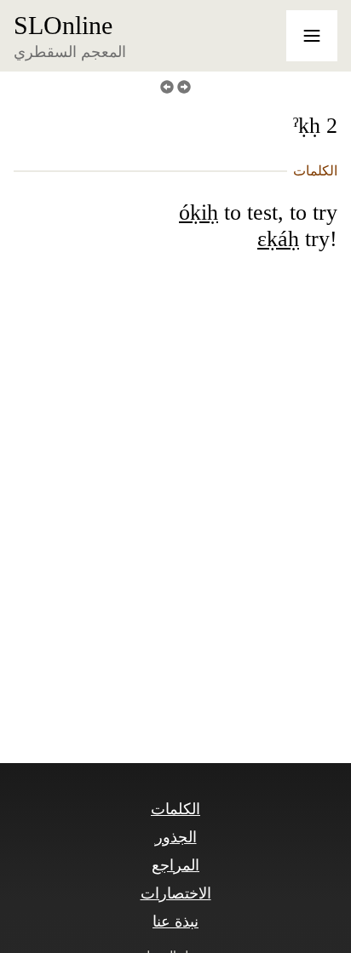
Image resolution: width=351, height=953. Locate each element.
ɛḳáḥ (278, 239)
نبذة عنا (175, 921)
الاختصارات (176, 893)
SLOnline (63, 25)
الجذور (176, 837)
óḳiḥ (198, 212)
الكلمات (175, 809)
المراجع (175, 865)
